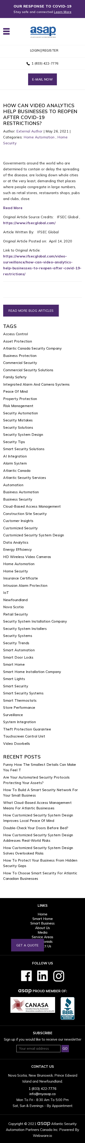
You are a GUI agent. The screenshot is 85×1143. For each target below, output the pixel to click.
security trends (16, 643)
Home (42, 914)
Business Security (17, 499)
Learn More (62, 12)
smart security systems (23, 693)
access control (15, 334)
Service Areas (42, 937)
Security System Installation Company (35, 621)
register (50, 50)
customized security (20, 528)
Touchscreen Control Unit (24, 736)
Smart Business (42, 923)
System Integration (19, 722)
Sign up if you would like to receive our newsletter (42, 1039)
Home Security (15, 571)
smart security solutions (23, 449)
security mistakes (18, 420)
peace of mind (15, 391)
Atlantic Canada (17, 470)
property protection (20, 399)
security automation (20, 413)
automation (13, 485)
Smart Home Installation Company (32, 672)
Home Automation (39, 137)
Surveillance (13, 715)
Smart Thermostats (20, 700)
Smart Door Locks (18, 657)
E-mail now (42, 79)
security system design (23, 434)
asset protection (17, 341)
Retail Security (15, 614)
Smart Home (14, 664)
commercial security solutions (28, 370)
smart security (15, 686)
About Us (42, 928)
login (35, 50)
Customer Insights (18, 521)
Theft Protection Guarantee (27, 729)
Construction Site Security (25, 514)
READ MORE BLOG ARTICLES (31, 311)
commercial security (20, 363)
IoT (6, 592)
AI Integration (15, 456)
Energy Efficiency (17, 549)
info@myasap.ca (42, 1094)
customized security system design (33, 535)
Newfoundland (15, 600)
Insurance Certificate (20, 578)
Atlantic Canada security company (32, 348)
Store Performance (19, 707)
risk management (18, 406)
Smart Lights (14, 679)
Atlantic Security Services (24, 477)
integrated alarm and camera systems (36, 384)
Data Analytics (15, 542)
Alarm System (15, 463)
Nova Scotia (13, 607)
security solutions (18, 427)
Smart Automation (19, 650)
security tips (14, 442)
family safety (15, 377)
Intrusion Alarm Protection (25, 585)
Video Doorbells (16, 743)
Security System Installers (25, 628)
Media (42, 932)
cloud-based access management (32, 506)
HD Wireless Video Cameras (27, 557)
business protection (20, 355)
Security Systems (17, 636)
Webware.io (42, 1135)
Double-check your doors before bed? (35, 828)
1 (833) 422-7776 (45, 63)
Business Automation (21, 492)
